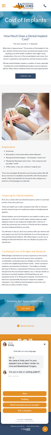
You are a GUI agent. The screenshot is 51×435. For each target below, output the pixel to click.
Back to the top (27, 326)
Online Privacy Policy (33, 426)
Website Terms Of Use (18, 426)
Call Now (25, 308)
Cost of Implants (25, 20)
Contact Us (25, 76)
